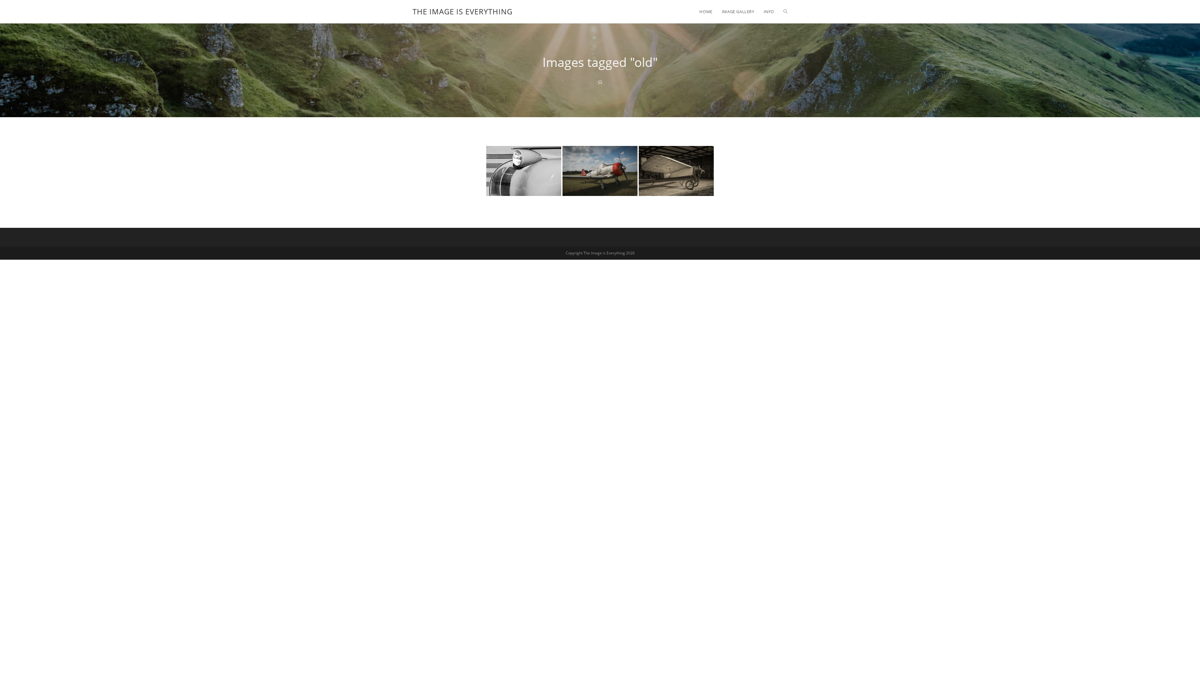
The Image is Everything (462, 11)
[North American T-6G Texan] (600, 171)
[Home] (600, 82)
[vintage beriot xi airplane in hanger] (676, 171)
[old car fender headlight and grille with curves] (523, 171)
